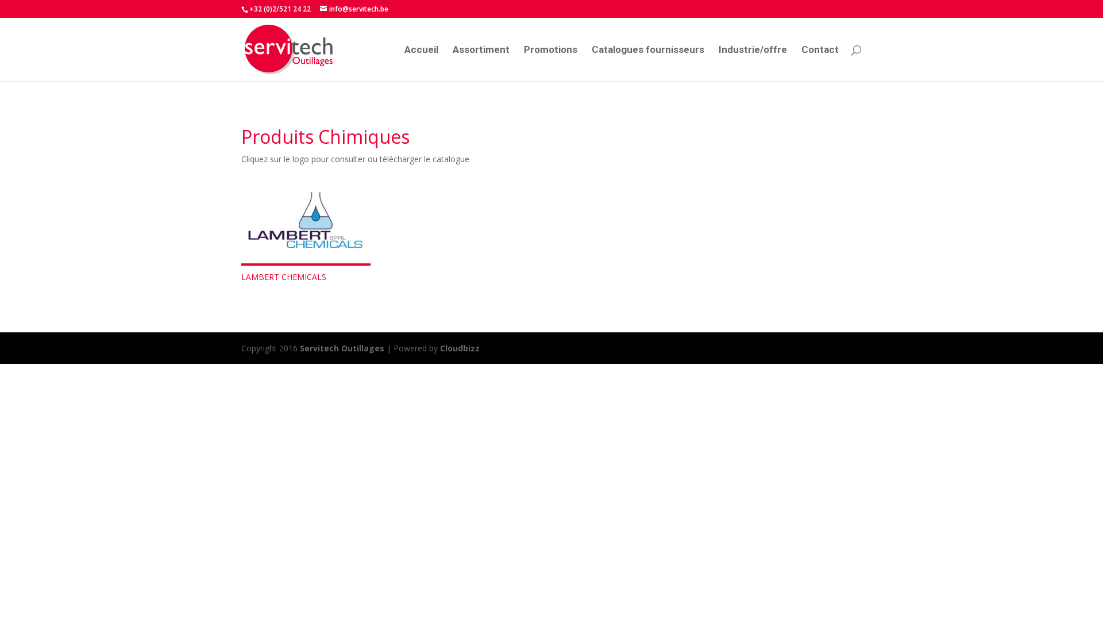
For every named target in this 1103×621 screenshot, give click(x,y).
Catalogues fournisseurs (648, 50)
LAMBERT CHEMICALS (283, 276)
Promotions (550, 50)
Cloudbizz (460, 348)
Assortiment (481, 50)
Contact (820, 50)
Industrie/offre (753, 50)
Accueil (421, 50)
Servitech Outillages (342, 348)
